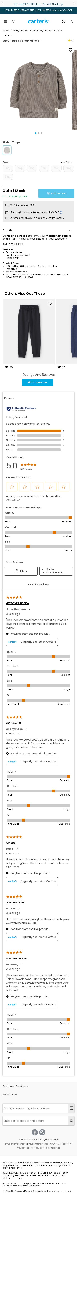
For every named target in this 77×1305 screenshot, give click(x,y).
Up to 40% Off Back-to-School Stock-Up (38, 4)
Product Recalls (41, 1147)
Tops (59, 30)
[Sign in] (64, 22)
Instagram (42, 1132)
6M (32, 168)
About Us (8, 1094)
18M (68, 168)
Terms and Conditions (15, 1143)
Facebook (35, 1132)
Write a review (37, 382)
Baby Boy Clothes (43, 30)
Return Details (56, 217)
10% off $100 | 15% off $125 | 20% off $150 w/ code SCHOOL (38, 10)
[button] (38, 90)
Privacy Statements (38, 1143)
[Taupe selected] (7, 150)
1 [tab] (35, 133)
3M (20, 168)
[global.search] (71, 1120)
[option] (29, 334)
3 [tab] (41, 133)
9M (44, 168)
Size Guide (66, 162)
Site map (55, 1147)
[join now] (71, 1108)
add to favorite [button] (50, 303)
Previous (3, 3)
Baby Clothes (21, 30)
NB (7, 168)
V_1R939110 (17, 244)
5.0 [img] (72, 40)
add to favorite (70, 50)
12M (56, 168)
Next (74, 3)
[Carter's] (38, 22)
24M (7, 177)
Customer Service (14, 1086)
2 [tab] (38, 133)
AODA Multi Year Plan (60, 1143)
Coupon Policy (24, 1147)
